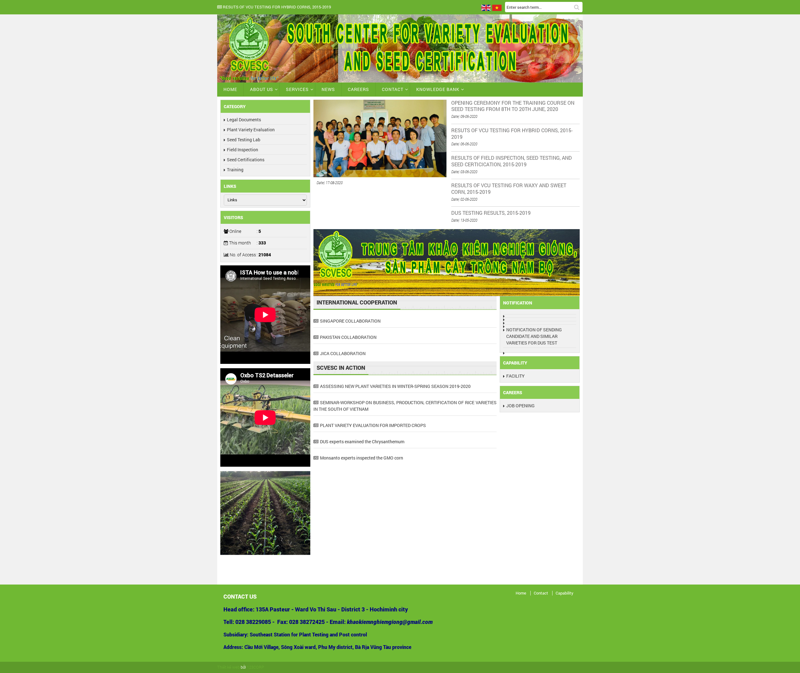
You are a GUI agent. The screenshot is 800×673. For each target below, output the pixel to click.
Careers (358, 89)
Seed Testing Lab (243, 140)
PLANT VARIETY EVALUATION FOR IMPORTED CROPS (373, 425)
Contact (392, 89)
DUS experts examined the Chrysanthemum (362, 441)
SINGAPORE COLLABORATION (350, 321)
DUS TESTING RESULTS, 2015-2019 (491, 212)
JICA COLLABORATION (343, 353)
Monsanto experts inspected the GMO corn (361, 458)
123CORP (255, 667)
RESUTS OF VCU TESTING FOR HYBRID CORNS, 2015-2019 (511, 133)
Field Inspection (242, 150)
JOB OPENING (520, 406)
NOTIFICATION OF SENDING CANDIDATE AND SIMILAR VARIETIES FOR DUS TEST (534, 336)
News (328, 89)
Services (297, 89)
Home (230, 89)
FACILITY (515, 376)
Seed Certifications (245, 160)
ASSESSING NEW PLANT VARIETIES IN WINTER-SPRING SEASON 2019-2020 (395, 386)
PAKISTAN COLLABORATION (348, 337)
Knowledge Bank (437, 89)
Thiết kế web (228, 667)
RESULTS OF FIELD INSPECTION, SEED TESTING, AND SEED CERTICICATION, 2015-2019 (397, 7)
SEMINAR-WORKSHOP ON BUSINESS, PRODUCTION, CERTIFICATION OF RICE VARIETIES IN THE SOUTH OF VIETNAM (405, 405)
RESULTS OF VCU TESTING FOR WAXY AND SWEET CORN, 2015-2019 (508, 188)
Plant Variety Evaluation (251, 130)
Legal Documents (244, 120)
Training (235, 170)
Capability (564, 593)
